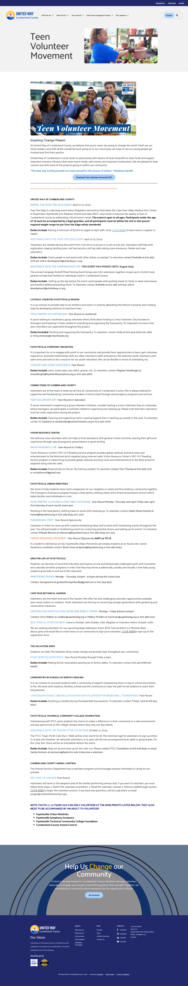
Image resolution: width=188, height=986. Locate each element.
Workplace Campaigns (79, 943)
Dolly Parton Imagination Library (98, 15)
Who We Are (46, 15)
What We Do (61, 15)
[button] (177, 15)
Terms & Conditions (123, 974)
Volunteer (172, 3)
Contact (133, 937)
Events (181, 3)
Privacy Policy (110, 974)
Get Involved (76, 15)
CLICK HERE (128, 631)
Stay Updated (121, 15)
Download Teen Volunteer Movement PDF (94, 177)
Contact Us (100, 939)
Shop (98, 933)
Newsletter (160, 3)
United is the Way (103, 936)
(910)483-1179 (141, 934)
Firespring (100, 974)
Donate (169, 15)
